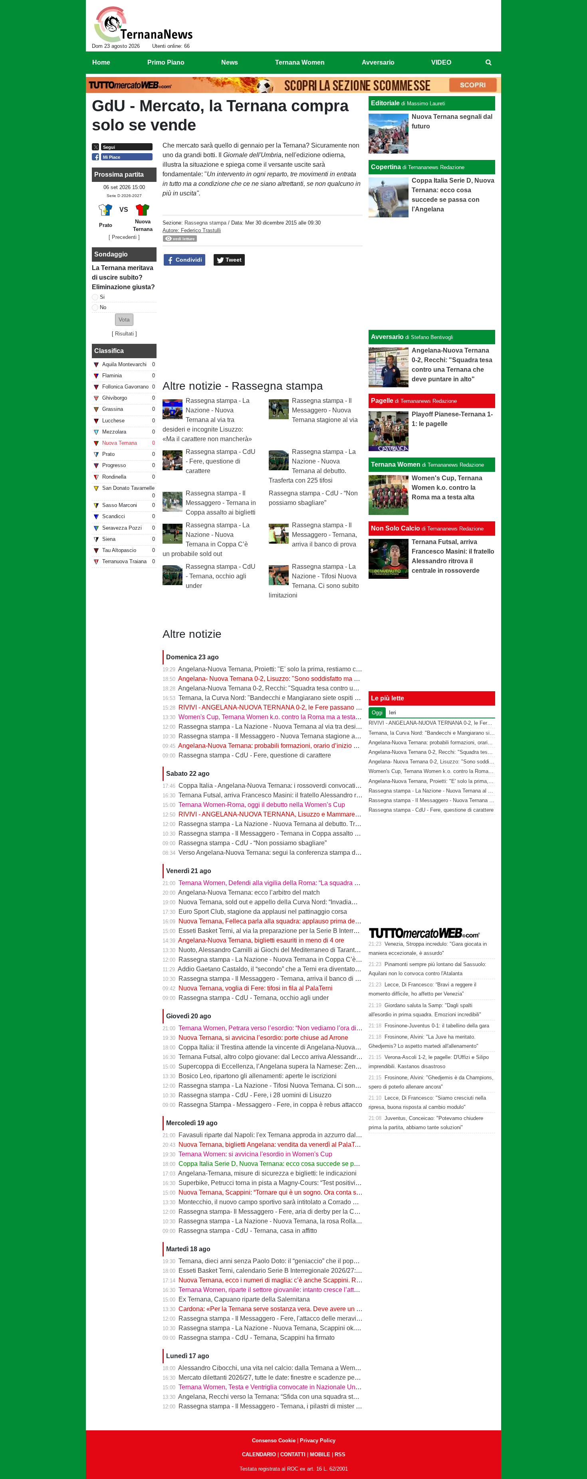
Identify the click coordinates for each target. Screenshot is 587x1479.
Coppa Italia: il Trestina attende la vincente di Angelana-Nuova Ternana (279, 1047)
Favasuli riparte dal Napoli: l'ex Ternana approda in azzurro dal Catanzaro (282, 1135)
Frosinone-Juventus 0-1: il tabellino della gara (437, 1026)
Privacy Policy (317, 1441)
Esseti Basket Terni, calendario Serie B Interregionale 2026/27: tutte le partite (286, 1270)
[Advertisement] (432, 273)
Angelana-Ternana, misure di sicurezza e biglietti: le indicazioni (267, 1173)
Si (102, 297)
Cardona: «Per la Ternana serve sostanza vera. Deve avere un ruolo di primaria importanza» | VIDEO (321, 1308)
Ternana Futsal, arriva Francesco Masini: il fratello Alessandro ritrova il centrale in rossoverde (309, 795)
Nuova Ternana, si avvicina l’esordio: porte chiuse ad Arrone (263, 1037)
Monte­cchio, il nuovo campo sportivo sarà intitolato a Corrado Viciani (275, 1202)
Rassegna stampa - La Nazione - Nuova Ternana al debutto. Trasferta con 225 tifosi (295, 823)
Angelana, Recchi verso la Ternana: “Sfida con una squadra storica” (273, 1396)
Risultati (124, 334)
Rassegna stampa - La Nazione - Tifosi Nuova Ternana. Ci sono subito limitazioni (293, 1085)
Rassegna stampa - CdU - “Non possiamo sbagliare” (252, 843)
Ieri (392, 713)
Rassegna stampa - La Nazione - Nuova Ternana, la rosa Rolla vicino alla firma (290, 1221)
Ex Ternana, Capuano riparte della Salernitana (244, 1299)
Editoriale (385, 103)
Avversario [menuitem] (378, 62)
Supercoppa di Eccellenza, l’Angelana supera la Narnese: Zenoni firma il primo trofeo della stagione (319, 1066)
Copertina (386, 167)
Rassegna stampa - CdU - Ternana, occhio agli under (221, 576)
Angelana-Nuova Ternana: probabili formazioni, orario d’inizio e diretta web (284, 745)
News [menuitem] (229, 62)
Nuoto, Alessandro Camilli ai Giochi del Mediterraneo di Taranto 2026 (276, 950)
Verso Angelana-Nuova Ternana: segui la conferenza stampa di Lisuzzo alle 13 (289, 852)
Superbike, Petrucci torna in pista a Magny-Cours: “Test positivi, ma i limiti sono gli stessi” (303, 1182)
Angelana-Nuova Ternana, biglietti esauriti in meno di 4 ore (261, 940)
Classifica (109, 350)
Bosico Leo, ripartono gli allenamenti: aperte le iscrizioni (257, 1076)
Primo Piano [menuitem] (165, 62)
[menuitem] (488, 62)
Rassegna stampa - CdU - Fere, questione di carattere (221, 461)
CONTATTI (292, 1454)
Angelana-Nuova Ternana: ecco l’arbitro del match (249, 892)
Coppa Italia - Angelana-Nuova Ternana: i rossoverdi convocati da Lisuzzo (283, 785)
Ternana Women (395, 464)
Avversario (387, 336)
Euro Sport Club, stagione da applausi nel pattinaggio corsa (262, 911)
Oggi (377, 713)
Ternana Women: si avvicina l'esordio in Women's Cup (255, 1154)
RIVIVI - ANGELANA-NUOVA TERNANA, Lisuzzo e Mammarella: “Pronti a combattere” (301, 814)
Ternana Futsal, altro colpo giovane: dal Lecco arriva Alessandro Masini (279, 1056)
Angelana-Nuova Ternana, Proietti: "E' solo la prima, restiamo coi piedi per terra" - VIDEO (303, 669)
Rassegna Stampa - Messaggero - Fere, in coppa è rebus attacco (270, 1104)
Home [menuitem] (101, 62)
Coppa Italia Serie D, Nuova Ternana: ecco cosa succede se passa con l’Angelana (295, 1163)
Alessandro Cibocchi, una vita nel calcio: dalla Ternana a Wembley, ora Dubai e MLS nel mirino (312, 1368)
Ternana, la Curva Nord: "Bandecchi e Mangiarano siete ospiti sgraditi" (278, 697)
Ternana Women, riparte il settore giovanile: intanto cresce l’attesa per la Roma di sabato (303, 1289)
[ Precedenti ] (124, 237)
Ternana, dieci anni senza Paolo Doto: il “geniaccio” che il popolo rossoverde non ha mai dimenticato (320, 1261)
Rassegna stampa (205, 223)
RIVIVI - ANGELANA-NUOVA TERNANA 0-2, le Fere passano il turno (276, 707)
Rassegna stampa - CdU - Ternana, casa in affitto (247, 1230)
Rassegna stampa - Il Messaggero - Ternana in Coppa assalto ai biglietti (221, 503)
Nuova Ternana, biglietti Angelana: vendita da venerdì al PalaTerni (271, 1144)
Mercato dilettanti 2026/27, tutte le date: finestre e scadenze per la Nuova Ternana (293, 1377)
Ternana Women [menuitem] (300, 62)
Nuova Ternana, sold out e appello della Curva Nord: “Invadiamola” (272, 902)
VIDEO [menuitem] (441, 62)
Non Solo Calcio (395, 528)
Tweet (233, 259)
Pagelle (382, 400)
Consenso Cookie (273, 1441)
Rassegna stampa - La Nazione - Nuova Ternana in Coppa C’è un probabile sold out (297, 959)
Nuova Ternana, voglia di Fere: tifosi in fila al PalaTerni (255, 988)
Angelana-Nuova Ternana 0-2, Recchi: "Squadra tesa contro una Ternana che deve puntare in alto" (317, 688)
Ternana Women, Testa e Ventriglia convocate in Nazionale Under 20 (275, 1387)
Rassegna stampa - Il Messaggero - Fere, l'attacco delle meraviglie (272, 1318)
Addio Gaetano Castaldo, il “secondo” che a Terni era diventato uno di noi (281, 969)
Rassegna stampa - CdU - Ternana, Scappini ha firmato (256, 1337)
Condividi (188, 259)
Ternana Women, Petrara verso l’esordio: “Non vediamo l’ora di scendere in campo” (296, 1028)
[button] (124, 320)
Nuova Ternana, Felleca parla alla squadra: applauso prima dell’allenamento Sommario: (302, 921)
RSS (340, 1454)
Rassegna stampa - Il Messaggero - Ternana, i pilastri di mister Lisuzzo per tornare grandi (304, 1406)
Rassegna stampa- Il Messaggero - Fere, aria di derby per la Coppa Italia (281, 1211)
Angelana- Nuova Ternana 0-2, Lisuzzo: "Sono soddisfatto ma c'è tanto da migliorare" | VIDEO (310, 678)
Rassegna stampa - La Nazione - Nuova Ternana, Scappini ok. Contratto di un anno (296, 1328)
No (103, 307)
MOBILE (320, 1454)
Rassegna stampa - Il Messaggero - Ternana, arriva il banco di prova (324, 535)
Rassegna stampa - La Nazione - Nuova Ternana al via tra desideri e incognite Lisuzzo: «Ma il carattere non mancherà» (207, 419)
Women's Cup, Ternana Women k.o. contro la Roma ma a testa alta (272, 717)
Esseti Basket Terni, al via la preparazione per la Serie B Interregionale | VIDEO (290, 930)
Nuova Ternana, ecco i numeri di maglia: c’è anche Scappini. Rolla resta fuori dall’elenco (303, 1280)
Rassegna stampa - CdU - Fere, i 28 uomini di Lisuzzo (254, 1095)
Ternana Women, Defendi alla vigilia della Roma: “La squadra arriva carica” (284, 883)
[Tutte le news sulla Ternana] (143, 24)
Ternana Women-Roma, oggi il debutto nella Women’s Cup (261, 804)
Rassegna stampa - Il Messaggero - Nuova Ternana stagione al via (325, 410)
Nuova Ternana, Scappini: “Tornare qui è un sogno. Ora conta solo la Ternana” (288, 1192)
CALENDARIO (259, 1454)
